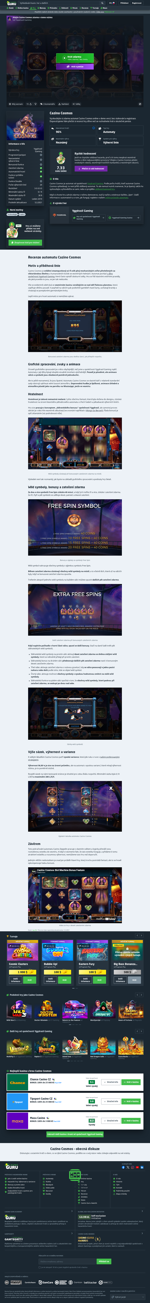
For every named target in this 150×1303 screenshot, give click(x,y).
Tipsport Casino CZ (41, 1098)
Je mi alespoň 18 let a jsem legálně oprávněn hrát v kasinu (64, 1267)
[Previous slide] (137, 935)
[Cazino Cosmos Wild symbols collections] (75, 715)
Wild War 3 (16, 1020)
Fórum (75, 8)
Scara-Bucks (128, 1057)
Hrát (30, 980)
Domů (11, 8)
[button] (76, 104)
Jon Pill (35, 930)
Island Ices (71, 1057)
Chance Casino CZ (41, 1079)
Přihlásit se (104, 1261)
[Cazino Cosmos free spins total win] (75, 327)
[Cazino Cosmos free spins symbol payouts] (75, 528)
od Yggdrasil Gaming (22, 20)
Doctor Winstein (46, 1020)
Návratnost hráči (62, 128)
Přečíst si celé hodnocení (93, 168)
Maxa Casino (38, 1118)
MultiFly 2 (19, 1056)
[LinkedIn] (142, 1167)
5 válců (22, 214)
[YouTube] (137, 1167)
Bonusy (43, 8)
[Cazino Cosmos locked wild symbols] (75, 444)
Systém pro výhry (110, 139)
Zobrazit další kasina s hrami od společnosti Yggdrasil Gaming (75, 1134)
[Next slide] (141, 935)
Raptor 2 (46, 1056)
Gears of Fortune (130, 1020)
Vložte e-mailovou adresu (49, 1259)
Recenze (85, 8)
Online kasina (23, 8)
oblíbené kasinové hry (104, 189)
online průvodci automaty (116, 197)
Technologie (12, 214)
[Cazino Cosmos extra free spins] (75, 611)
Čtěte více (100, 12)
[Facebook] (123, 1167)
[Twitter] (128, 1167)
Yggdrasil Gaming (95, 183)
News (105, 8)
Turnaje (96, 8)
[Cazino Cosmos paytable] (75, 807)
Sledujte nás (127, 1164)
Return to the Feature (72, 1021)
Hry (34, 8)
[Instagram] (132, 1167)
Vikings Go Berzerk (94, 410)
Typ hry (106, 128)
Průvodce (53, 8)
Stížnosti (64, 8)
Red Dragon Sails (102, 1057)
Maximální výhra (62, 139)
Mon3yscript (100, 1020)
